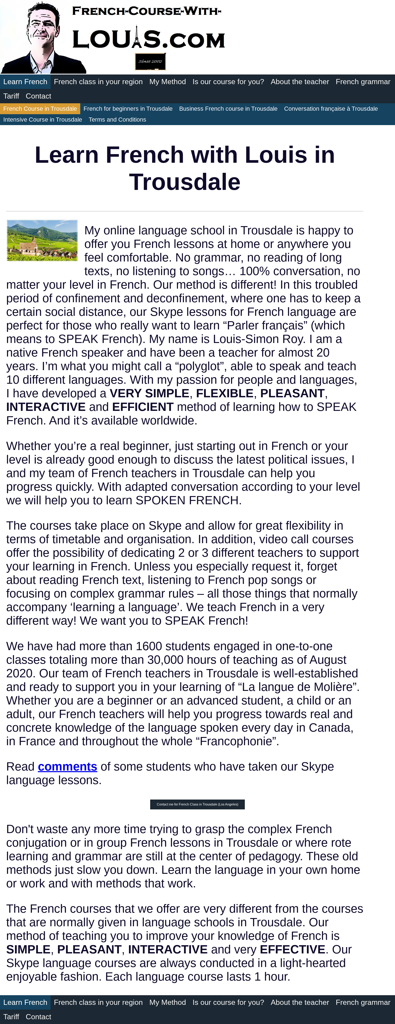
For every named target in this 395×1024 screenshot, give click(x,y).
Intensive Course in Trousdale (42, 119)
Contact (38, 96)
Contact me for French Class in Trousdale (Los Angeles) (197, 804)
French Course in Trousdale (40, 108)
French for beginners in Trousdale (128, 108)
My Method (167, 81)
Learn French (25, 81)
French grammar (363, 81)
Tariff (11, 96)
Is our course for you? (228, 81)
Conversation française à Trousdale (331, 108)
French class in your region (98, 81)
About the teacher (300, 81)
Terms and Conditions (117, 119)
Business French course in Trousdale (228, 108)
